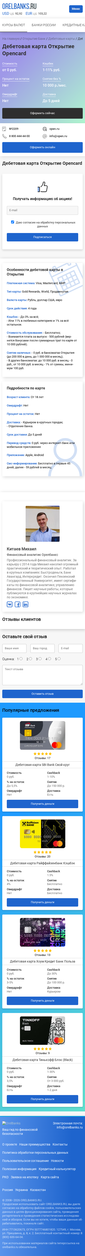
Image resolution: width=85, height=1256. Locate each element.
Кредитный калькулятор (57, 1169)
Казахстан (38, 1190)
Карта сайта (50, 1177)
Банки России (44, 25)
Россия (7, 1190)
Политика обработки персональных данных (35, 1152)
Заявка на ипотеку (25, 1177)
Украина (21, 1190)
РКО (5, 1177)
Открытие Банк (34, 38)
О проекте (9, 1144)
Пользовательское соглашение (25, 1161)
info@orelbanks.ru (70, 1127)
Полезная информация (19, 1169)
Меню (76, 8)
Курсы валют (13, 25)
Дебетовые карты (61, 38)
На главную (11, 38)
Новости (57, 1161)
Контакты (60, 1144)
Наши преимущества (34, 1144)
